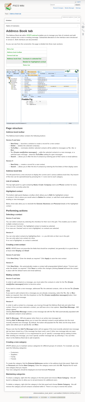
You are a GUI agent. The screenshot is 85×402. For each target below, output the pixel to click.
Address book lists (14, 59)
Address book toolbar (14, 52)
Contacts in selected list (32, 59)
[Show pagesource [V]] (83, 23)
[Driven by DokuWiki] (60, 397)
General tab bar (12, 55)
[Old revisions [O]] (83, 27)
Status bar (26, 65)
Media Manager (69, 8)
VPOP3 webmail (32, 35)
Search (77, 5)
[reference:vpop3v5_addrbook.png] (42, 96)
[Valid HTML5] (42, 397)
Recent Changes (58, 8)
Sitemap (78, 8)
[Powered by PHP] (33, 397)
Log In (79, 2)
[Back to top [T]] (83, 34)
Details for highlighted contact (34, 62)
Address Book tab (15, 14)
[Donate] (24, 397)
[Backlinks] (83, 30)
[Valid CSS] (51, 397)
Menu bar (10, 49)
